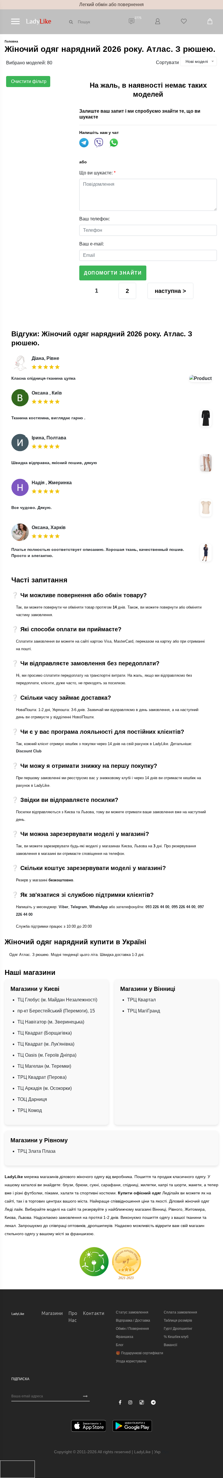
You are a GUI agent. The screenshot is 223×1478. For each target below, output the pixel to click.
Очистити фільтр (28, 81)
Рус (165, 1451)
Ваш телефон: (94, 218)
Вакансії (170, 1345)
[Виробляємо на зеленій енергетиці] (94, 1261)
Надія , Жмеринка (52, 482)
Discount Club (29, 751)
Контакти (93, 1313)
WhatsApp (98, 907)
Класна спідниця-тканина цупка (43, 378)
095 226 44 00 (183, 907)
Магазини (52, 1313)
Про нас (73, 1317)
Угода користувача (131, 1361)
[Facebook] (120, 1402)
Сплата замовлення (180, 1312)
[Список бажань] (184, 21)
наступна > (170, 291)
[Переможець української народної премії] (126, 1263)
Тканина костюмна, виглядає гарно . (48, 418)
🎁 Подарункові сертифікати (139, 1353)
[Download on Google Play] (132, 1427)
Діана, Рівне (45, 358)
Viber (63, 907)
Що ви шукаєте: (97, 172)
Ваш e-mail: (91, 243)
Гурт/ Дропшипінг (178, 1329)
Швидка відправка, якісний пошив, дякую (54, 462)
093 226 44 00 (157, 907)
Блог (119, 1345)
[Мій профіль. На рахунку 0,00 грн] (158, 21)
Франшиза (124, 1337)
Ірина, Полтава (49, 437)
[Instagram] (130, 1402)
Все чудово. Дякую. (31, 507)
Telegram (79, 907)
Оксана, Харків (49, 527)
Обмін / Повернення (132, 1329)
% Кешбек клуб (176, 1337)
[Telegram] (153, 1402)
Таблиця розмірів (178, 1320)
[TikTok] (141, 1402)
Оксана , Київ (47, 392)
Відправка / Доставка (133, 1320)
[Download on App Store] (88, 1427)
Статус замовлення (132, 1312)
